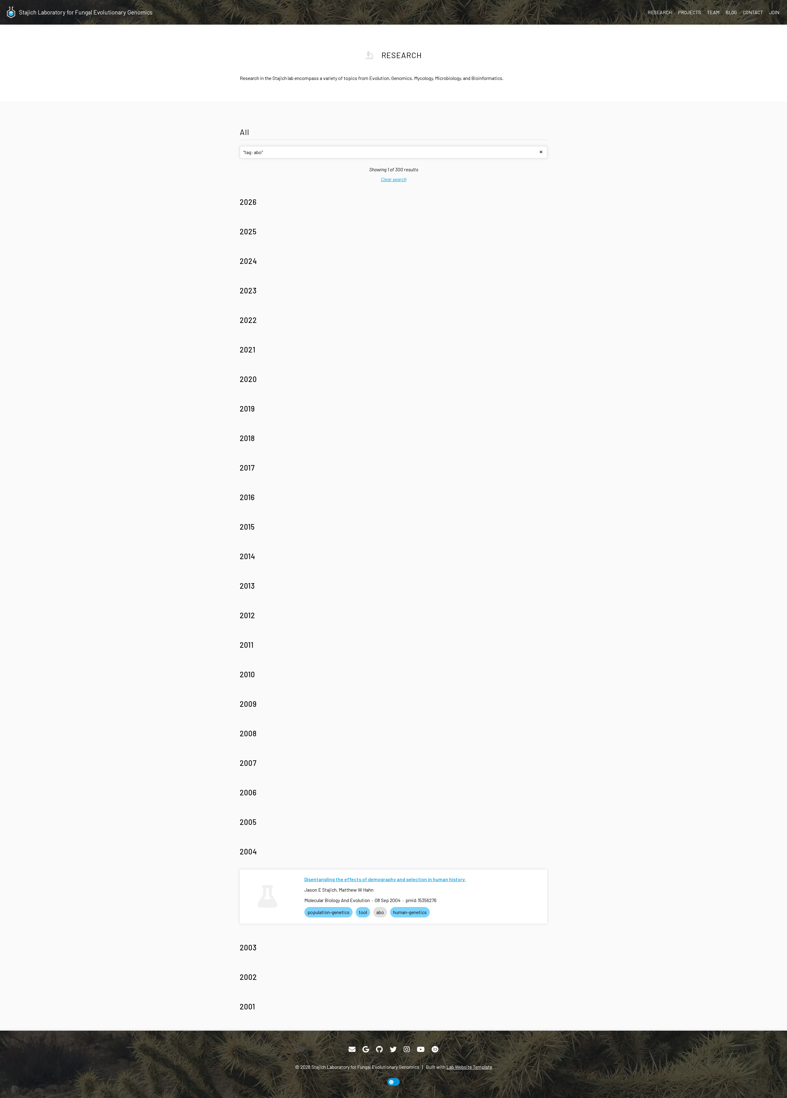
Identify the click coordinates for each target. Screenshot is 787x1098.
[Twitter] (393, 1049)
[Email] (352, 1049)
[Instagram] (406, 1049)
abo (380, 912)
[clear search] (541, 152)
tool (363, 912)
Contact (753, 12)
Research (660, 12)
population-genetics (328, 912)
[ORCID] (435, 1049)
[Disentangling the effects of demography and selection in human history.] (267, 896)
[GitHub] (379, 1049)
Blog (731, 12)
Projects (689, 12)
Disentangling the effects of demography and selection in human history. (385, 879)
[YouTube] (420, 1049)
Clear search (393, 179)
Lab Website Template (469, 1067)
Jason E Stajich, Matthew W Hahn (339, 890)
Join (774, 12)
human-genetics (410, 912)
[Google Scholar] (365, 1049)
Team (713, 12)
